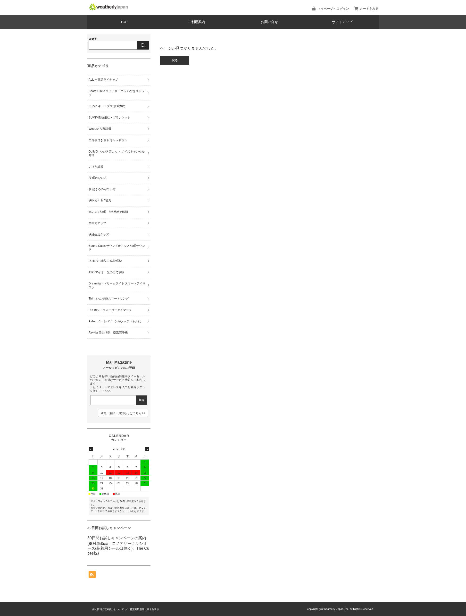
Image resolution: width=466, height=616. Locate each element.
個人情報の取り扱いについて (108, 609)
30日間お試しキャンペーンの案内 (116, 538)
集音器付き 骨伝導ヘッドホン (108, 140)
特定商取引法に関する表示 (144, 609)
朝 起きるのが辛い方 (102, 189)
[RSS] (92, 575)
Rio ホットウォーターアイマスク (110, 310)
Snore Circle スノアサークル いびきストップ (116, 93)
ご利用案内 (196, 22)
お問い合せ (269, 22)
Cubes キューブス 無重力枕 (107, 106)
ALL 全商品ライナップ (103, 79)
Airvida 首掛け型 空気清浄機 (108, 332)
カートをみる (369, 8)
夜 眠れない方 (98, 178)
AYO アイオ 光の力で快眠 (106, 272)
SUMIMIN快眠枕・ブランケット (109, 117)
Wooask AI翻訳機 (100, 128)
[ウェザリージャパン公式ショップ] (108, 11)
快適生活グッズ (99, 234)
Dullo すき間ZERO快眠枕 (105, 261)
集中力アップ (97, 223)
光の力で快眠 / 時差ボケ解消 (108, 212)
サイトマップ (342, 22)
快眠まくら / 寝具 (100, 200)
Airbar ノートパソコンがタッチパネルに (115, 321)
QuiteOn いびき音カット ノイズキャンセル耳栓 (117, 153)
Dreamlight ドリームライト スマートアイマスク (117, 285)
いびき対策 (96, 166)
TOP (123, 22)
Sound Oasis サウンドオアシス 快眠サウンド (117, 247)
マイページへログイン (333, 8)
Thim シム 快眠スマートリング (109, 298)
